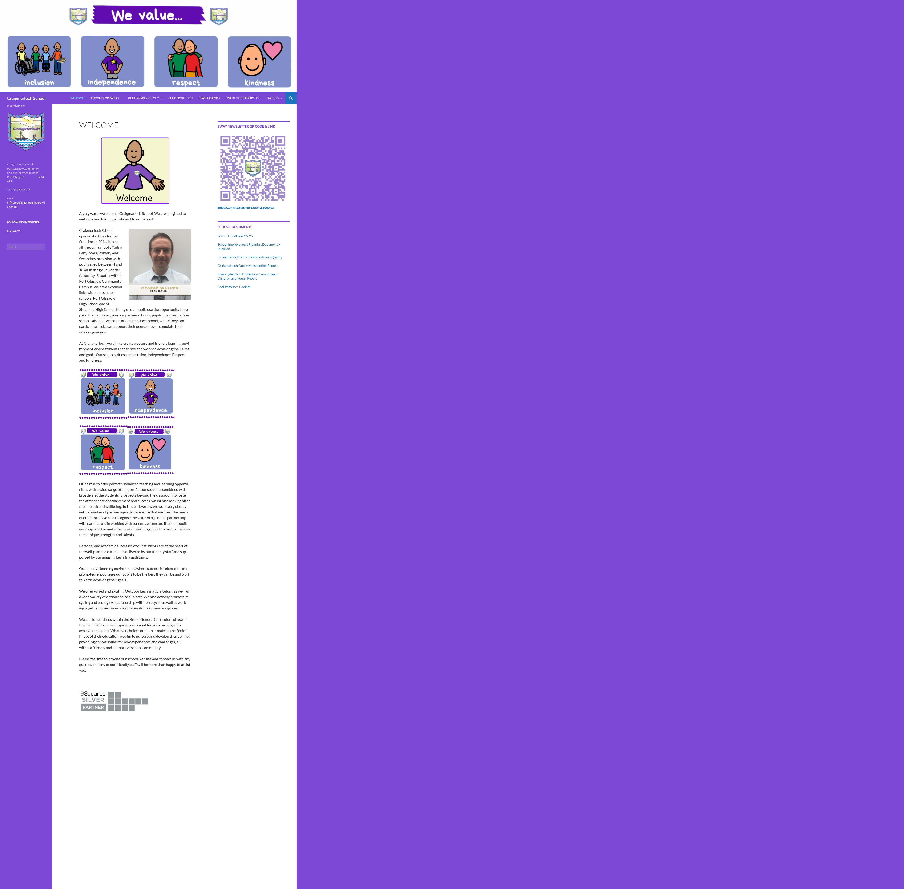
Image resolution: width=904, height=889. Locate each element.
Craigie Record (209, 98)
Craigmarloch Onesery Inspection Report (248, 266)
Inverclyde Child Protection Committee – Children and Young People (248, 276)
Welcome (77, 98)
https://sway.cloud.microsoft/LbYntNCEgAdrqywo (246, 207)
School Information (104, 98)
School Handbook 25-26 (235, 236)
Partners (272, 98)
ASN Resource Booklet (234, 287)
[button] (135, 170)
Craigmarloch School (26, 98)
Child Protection (180, 98)
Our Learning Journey (143, 98)
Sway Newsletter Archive (243, 98)
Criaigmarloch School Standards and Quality (250, 257)
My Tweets (13, 230)
